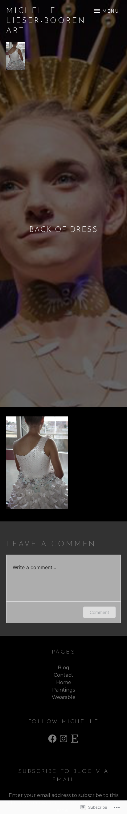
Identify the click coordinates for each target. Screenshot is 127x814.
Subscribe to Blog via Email (63, 776)
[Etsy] (75, 739)
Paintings (63, 690)
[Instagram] (63, 739)
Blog (63, 668)
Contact (63, 675)
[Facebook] (52, 739)
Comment (99, 612)
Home (63, 682)
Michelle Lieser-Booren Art (46, 21)
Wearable (64, 697)
